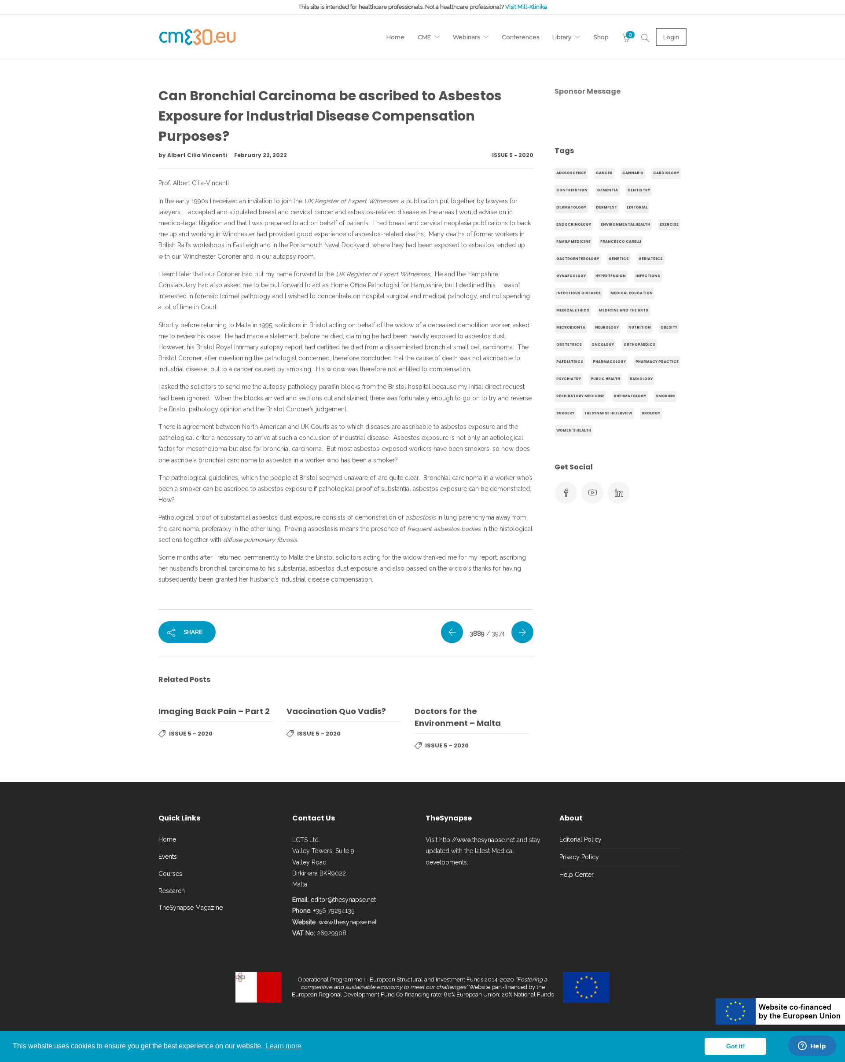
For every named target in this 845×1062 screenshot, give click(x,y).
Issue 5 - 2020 (512, 155)
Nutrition (639, 327)
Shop (601, 36)
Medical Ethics (572, 310)
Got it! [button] (735, 1046)
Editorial (637, 207)
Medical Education (631, 293)
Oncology (603, 344)
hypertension (610, 276)
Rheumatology (630, 396)
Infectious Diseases (578, 293)
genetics (619, 258)
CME (424, 36)
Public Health (605, 379)
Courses (170, 873)
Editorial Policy (580, 839)
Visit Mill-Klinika (526, 7)
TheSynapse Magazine (190, 907)
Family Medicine (573, 241)
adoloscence (571, 173)
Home (395, 36)
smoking (665, 396)
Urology (651, 413)
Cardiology (666, 173)
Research (171, 890)
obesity (669, 327)
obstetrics (569, 344)
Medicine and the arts (623, 310)
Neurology (607, 327)
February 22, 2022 (260, 155)
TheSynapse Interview (608, 413)
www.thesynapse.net (348, 922)
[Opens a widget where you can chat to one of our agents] (812, 1047)
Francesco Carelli (620, 241)
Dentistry (639, 190)
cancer (604, 173)
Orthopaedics (639, 344)
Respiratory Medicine (580, 396)
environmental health (625, 224)
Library (561, 36)
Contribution (572, 190)
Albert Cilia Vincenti (197, 155)
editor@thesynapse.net (343, 899)
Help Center (576, 874)
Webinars (466, 36)
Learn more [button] (283, 1046)
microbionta (570, 327)
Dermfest (606, 207)
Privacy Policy (579, 857)
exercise (669, 224)
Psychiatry (568, 379)
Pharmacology (609, 361)
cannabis (632, 173)
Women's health (573, 430)
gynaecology (571, 276)
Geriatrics (651, 258)
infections (648, 276)
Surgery (565, 413)
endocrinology (573, 224)
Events (167, 856)
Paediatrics (569, 361)
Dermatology (571, 207)
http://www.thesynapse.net (477, 839)
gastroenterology (577, 258)
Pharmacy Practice (657, 361)
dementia (607, 190)
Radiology (641, 379)
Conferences (520, 36)
